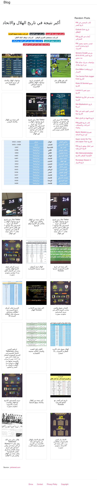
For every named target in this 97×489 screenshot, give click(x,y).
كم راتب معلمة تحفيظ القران (18, 34)
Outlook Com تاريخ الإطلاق (82, 30)
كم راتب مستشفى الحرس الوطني (46, 37)
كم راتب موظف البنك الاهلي (24, 37)
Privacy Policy (52, 484)
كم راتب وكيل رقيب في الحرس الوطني (36, 44)
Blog (7, 2)
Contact (40, 484)
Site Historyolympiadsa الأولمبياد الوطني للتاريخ (84, 154)
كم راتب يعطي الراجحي (52, 41)
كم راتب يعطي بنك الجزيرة (55, 34)
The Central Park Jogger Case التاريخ (85, 77)
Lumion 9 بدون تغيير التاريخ (83, 91)
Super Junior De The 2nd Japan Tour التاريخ (84, 140)
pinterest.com (15, 467)
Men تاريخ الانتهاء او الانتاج (85, 118)
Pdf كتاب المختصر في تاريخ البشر (83, 23)
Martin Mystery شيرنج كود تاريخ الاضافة (84, 133)
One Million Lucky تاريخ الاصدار (84, 70)
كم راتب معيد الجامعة (37, 34)
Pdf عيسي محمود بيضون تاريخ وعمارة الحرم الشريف (84, 46)
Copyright (64, 484)
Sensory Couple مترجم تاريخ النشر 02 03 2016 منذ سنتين (84, 55)
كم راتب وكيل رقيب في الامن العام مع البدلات (27, 41)
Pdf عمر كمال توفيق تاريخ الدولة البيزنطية (85, 147)
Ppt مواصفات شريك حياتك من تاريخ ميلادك (85, 63)
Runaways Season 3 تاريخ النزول (83, 161)
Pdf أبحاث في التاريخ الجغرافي (83, 37)
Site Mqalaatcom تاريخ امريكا (84, 105)
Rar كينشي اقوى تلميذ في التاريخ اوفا (85, 112)
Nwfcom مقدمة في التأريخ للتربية (85, 98)
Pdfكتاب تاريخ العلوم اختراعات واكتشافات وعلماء (83, 125)
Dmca (31, 484)
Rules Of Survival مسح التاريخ (84, 84)
